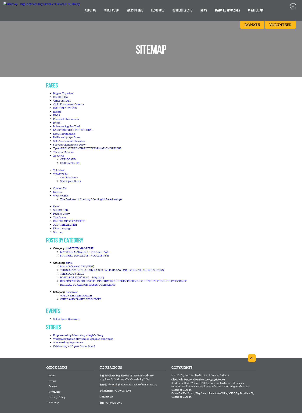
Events (57, 111)
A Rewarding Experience (68, 342)
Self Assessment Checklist (69, 141)
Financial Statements (66, 119)
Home (56, 122)
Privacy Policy (61, 213)
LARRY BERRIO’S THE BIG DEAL (73, 130)
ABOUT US (90, 11)
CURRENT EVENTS (182, 11)
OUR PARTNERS (70, 163)
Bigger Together (63, 93)
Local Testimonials (64, 133)
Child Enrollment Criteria (68, 104)
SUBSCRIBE (60, 210)
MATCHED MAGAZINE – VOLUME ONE (84, 255)
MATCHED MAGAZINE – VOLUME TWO (84, 252)
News (56, 206)
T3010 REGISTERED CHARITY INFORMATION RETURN (87, 148)
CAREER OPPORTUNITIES (69, 221)
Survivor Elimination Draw (69, 144)
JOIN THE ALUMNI (65, 224)
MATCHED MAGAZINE (80, 248)
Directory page (62, 228)
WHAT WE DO (111, 11)
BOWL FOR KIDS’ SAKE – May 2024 (82, 277)
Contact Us (59, 188)
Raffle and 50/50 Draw (66, 137)
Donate (57, 192)
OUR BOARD (68, 159)
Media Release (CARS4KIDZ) (77, 266)
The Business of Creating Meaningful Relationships (91, 199)
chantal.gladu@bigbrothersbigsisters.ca (132, 384)
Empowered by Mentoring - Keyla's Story (78, 335)
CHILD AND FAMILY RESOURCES (80, 299)
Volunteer (59, 170)
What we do (60, 173)
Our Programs (69, 177)
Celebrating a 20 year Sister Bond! (74, 346)
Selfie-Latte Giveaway (66, 319)
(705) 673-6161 (122, 390)
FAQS (56, 115)
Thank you (59, 217)
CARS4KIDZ (60, 97)
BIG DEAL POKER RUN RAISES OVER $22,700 (88, 284)
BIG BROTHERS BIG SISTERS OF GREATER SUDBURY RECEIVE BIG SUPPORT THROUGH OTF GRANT (123, 281)
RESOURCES (157, 11)
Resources (72, 291)
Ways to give (61, 195)
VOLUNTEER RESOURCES (76, 295)
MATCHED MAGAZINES (227, 11)
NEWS (203, 11)
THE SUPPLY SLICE (72, 273)
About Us (58, 155)
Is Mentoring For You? (66, 126)
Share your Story (70, 181)
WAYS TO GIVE (135, 11)
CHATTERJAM (255, 11)
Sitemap (58, 232)
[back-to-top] (252, 358)
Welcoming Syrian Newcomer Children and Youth (83, 338)
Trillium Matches (63, 152)
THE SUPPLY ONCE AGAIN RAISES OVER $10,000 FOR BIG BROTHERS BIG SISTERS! (112, 270)
